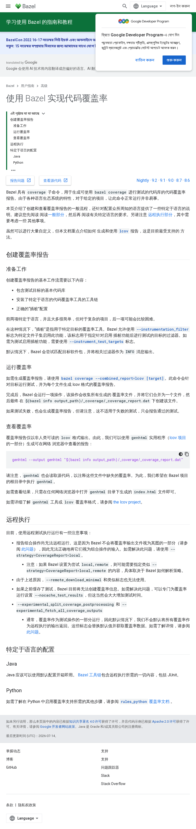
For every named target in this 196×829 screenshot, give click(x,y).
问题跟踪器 (110, 767)
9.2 (154, 180)
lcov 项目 (177, 437)
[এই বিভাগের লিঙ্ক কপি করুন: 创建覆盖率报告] (53, 255)
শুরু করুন (174, 60)
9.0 (171, 180)
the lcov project (127, 502)
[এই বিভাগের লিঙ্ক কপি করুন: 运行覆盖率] (37, 368)
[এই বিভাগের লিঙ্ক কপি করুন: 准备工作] (32, 269)
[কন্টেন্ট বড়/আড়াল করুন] (43, 113)
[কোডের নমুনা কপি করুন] (187, 454)
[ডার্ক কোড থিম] (181, 454)
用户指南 (27, 86)
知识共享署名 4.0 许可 (85, 721)
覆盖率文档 (145, 701)
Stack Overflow (113, 784)
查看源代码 (55, 180)
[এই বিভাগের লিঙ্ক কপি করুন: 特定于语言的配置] (60, 650)
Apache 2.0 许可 (164, 721)
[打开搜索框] (125, 6)
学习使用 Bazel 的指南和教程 (39, 22)
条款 (9, 805)
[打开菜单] (8, 6)
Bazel (10, 86)
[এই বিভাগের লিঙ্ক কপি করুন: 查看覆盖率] (37, 427)
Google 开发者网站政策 (57, 727)
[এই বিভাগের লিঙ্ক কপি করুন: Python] (27, 691)
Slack (105, 776)
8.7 (179, 180)
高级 (44, 86)
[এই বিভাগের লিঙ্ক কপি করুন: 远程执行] (35, 520)
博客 (9, 759)
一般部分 (56, 214)
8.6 (187, 180)
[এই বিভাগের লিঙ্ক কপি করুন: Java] (22, 664)
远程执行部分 (160, 214)
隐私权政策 (27, 805)
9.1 (162, 180)
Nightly (143, 180)
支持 (104, 759)
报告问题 (20, 180)
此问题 (27, 549)
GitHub (11, 767)
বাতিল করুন (144, 60)
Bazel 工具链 (89, 675)
